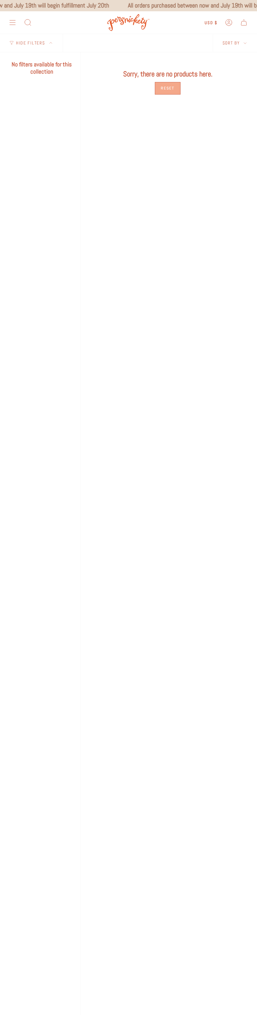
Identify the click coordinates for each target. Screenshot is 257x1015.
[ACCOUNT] (229, 22)
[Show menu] (12, 22)
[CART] (244, 22)
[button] (28, 22)
